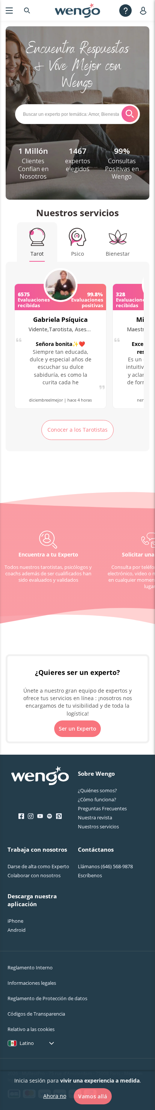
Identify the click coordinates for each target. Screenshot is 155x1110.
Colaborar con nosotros (34, 875)
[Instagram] (30, 816)
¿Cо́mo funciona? (97, 799)
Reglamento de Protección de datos (47, 998)
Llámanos (105, 866)
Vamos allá (92, 1096)
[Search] (27, 10)
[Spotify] (49, 816)
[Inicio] (77, 10)
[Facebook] (21, 816)
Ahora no (54, 1095)
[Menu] (9, 10)
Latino (27, 1043)
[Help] (125, 10)
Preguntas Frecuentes (102, 808)
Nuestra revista (95, 817)
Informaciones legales (32, 983)
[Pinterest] (59, 816)
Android (17, 930)
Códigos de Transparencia (36, 1013)
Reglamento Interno (30, 967)
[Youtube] (40, 816)
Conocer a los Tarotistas (77, 429)
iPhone (15, 920)
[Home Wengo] (40, 776)
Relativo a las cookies (31, 1029)
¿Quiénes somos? (97, 790)
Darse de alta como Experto (38, 866)
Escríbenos (90, 875)
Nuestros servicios (98, 826)
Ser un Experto (77, 728)
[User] (144, 10)
